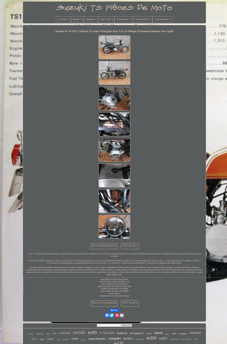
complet (114, 338)
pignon (66, 339)
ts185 (92, 332)
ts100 (74, 338)
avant (50, 338)
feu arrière (186, 339)
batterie (122, 333)
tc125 (149, 333)
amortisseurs (97, 338)
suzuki (79, 332)
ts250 (151, 337)
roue (174, 333)
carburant (140, 339)
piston (42, 339)
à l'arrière (107, 333)
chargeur (183, 334)
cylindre (58, 339)
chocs (34, 339)
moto (158, 332)
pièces (167, 334)
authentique (174, 339)
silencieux (40, 334)
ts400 (163, 338)
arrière (128, 338)
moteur (195, 332)
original (137, 333)
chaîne (64, 333)
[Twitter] (112, 315)
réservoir (83, 339)
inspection (30, 334)
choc (48, 334)
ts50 (195, 339)
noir (54, 333)
